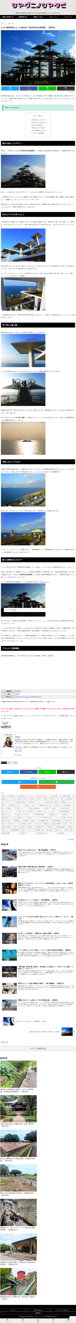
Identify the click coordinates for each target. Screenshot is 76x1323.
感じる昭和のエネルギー (39, 130)
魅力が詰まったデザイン (39, 120)
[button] (70, 610)
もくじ (35, 116)
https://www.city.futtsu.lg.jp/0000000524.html (29, 696)
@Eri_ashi (18, 751)
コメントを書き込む (38, 1048)
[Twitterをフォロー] (16, 755)
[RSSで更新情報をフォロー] (21, 755)
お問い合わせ (38, 1310)
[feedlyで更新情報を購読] (18, 755)
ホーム (13, 1310)
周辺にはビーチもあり (38, 128)
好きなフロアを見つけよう (40, 122)
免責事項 (38, 1313)
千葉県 (4, 762)
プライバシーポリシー (62, 1310)
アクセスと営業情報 (38, 133)
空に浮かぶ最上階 (37, 125)
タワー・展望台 (13, 762)
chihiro (17, 737)
